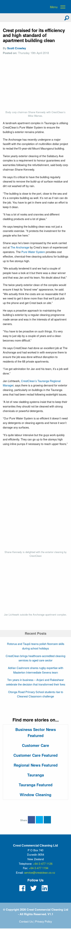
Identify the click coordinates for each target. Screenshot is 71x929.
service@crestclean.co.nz (39, 872)
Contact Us (26, 921)
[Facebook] (22, 888)
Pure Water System (33, 252)
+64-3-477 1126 (42, 864)
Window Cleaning (35, 794)
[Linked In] (45, 888)
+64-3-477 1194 (38, 868)
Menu (54, 7)
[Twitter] (33, 888)
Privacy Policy (43, 921)
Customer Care (35, 745)
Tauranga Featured (35, 784)
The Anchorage (19, 247)
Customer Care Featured (35, 755)
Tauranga (35, 775)
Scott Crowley (16, 48)
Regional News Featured (36, 765)
